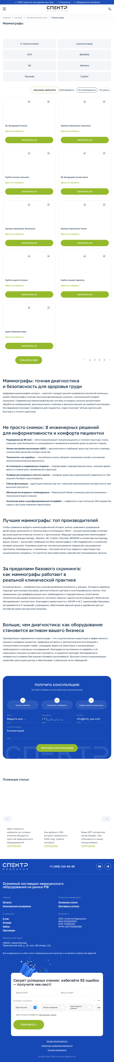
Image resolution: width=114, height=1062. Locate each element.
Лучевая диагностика (36, 17)
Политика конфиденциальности (57, 1046)
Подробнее (14, 846)
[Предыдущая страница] (84, 359)
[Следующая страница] (109, 359)
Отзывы (7, 922)
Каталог (18, 17)
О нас (6, 918)
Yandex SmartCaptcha (57, 1041)
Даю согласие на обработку (36, 1015)
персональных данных (47, 1015)
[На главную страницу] (15, 866)
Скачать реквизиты (57, 1050)
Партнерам (9, 930)
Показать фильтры (44, 90)
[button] (4, 9)
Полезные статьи (68, 902)
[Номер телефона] (109, 8)
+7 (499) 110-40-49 (62, 866)
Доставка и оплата (68, 906)
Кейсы (6, 926)
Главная (6, 17)
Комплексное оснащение (17, 906)
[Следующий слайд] (106, 819)
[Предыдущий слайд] (8, 819)
